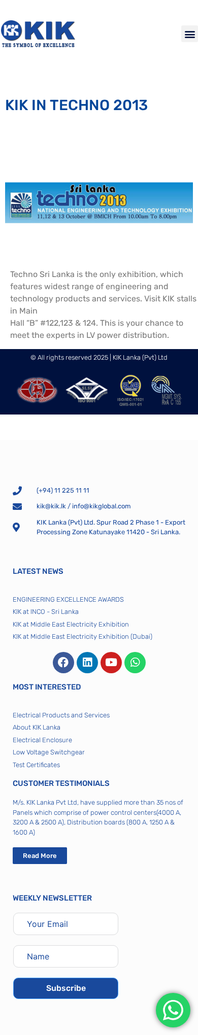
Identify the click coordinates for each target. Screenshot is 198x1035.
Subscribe (66, 988)
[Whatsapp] (135, 662)
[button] (189, 33)
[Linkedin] (87, 662)
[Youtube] (111, 662)
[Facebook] (63, 662)
